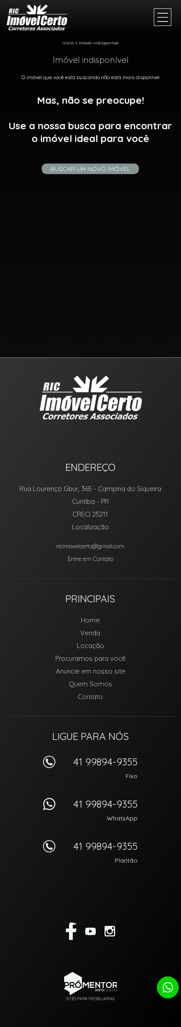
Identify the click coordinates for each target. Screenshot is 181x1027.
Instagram (110, 931)
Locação (90, 645)
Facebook (71, 931)
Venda (90, 633)
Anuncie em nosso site (90, 671)
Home (90, 620)
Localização (90, 527)
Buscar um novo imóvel (90, 169)
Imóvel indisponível (99, 43)
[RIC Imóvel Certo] (42, 17)
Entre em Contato (90, 558)
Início (68, 43)
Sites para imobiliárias (90, 998)
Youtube (90, 931)
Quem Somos (90, 684)
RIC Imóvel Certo (90, 397)
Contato (90, 696)
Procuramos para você (90, 658)
